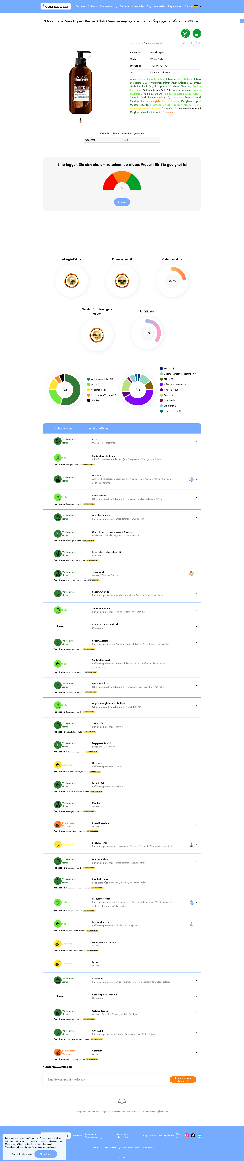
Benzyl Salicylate (150, 101)
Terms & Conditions (100, 1147)
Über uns (178, 1135)
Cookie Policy (127, 1147)
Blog (149, 6)
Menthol (134, 101)
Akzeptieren (46, 1154)
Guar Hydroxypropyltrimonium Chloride (165, 83)
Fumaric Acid (193, 97)
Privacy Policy (114, 1147)
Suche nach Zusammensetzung (102, 6)
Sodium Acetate (181, 90)
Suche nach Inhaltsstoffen (132, 6)
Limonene (177, 97)
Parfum (156, 108)
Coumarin (168, 112)
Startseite (80, 6)
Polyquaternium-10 (158, 97)
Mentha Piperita (139, 105)
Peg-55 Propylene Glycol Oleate (182, 94)
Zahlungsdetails (166, 1135)
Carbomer (167, 108)
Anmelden (159, 6)
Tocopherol (161, 86)
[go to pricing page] (241, 21)
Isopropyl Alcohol (182, 105)
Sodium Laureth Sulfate (151, 79)
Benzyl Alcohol (170, 101)
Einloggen (122, 202)
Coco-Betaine (185, 79)
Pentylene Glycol (191, 101)
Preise (153, 1135)
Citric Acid (155, 112)
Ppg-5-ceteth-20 (152, 94)
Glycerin (171, 79)
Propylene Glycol (160, 105)
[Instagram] (187, 1135)
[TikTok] (193, 1135)
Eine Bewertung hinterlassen (183, 1079)
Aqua (133, 79)
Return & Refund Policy (143, 1147)
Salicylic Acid (138, 97)
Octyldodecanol (139, 112)
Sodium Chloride (180, 86)
